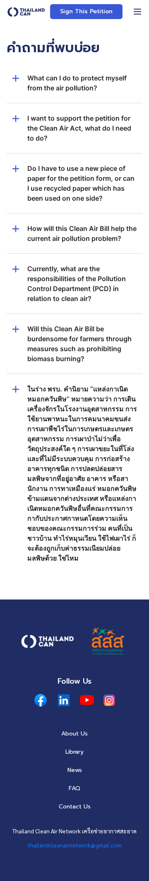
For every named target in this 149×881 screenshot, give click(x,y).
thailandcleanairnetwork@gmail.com (75, 845)
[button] (74, 88)
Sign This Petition (86, 11)
